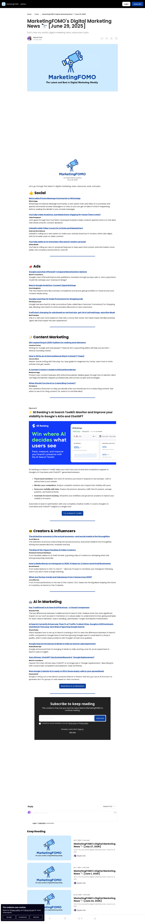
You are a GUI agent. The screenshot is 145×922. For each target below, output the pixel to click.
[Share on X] (106, 38)
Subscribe (100, 718)
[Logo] (3, 4)
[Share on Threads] (111, 38)
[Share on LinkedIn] (116, 38)
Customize (23, 917)
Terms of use (29, 910)
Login (34, 823)
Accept (9, 917)
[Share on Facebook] (102, 38)
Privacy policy (15, 910)
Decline (36, 917)
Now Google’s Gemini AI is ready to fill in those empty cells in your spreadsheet (66, 671)
